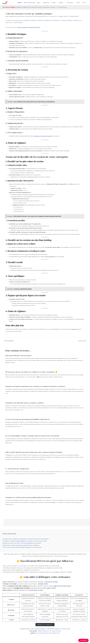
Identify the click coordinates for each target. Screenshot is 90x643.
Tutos (83, 2)
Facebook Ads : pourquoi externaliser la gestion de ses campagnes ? (21, 545)
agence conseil (51, 588)
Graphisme (55, 633)
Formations (70, 2)
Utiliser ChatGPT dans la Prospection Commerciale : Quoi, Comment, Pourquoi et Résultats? (34, 452)
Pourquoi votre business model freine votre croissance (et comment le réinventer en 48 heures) (35, 386)
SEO (60, 631)
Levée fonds (55, 631)
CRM (50, 633)
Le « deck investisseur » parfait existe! (17, 469)
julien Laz (17, 554)
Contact (32, 628)
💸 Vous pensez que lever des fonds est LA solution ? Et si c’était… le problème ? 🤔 (31, 372)
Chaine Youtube (66, 628)
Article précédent (8, 340)
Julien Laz (5, 565)
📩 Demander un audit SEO (28, 619)
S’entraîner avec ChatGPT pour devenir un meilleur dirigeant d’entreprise (28, 497)
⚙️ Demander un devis (62, 619)
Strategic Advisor (43, 584)
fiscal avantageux (49, 256)
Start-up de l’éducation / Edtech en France (18, 356)
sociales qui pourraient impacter (43, 136)
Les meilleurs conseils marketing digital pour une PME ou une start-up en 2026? (25, 541)
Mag (38, 2)
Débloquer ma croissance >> (45, 624)
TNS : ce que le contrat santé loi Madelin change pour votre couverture (22, 547)
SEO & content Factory (64, 586)
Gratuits (46, 633)
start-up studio (38, 590)
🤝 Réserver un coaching (79, 619)
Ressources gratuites (29, 2)
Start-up (45, 16)
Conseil (53, 2)
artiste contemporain (62, 556)
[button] (40, 2)
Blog (7, 16)
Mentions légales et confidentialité (45, 628)
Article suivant (82, 340)
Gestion (40, 631)
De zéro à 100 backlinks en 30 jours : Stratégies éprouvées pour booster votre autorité (32, 436)
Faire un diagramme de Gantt (14, 483)
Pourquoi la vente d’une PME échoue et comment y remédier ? (24, 403)
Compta (41, 633)
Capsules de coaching (51, 581)
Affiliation (58, 628)
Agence (61, 2)
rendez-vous (74, 329)
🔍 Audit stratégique (45, 619)
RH (59, 633)
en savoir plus (62, 7)
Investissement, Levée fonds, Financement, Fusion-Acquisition (26, 16)
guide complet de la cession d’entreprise (29, 27)
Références (46, 2)
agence (56, 586)
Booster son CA (47, 631)
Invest (78, 2)
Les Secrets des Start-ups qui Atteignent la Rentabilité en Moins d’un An (27, 419)
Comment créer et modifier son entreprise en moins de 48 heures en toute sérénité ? (26, 539)
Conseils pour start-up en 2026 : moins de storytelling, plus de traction (22, 543)
